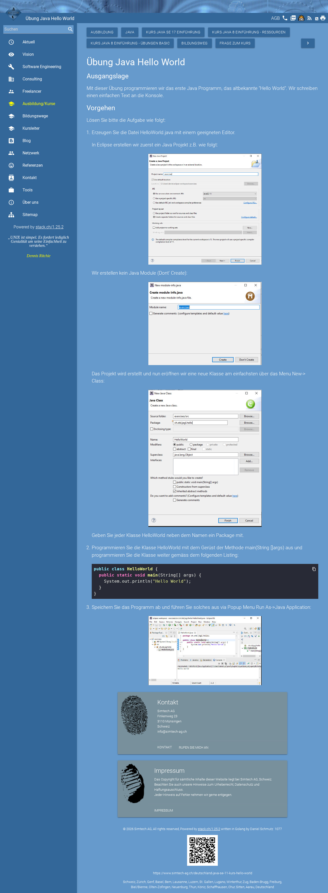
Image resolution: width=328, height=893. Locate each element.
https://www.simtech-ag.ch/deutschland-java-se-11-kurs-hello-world (202, 873)
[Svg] (301, 19)
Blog (27, 140)
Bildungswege (28, 116)
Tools (20, 190)
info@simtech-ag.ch (172, 731)
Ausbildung (102, 32)
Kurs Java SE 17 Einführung (173, 32)
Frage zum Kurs (235, 43)
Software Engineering (34, 67)
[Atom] (317, 19)
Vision (21, 54)
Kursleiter (23, 128)
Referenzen (25, 165)
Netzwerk (23, 153)
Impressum (163, 810)
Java (129, 32)
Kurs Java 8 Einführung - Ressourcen (249, 32)
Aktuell (21, 42)
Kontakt (22, 178)
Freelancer (24, 91)
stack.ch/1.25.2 (50, 227)
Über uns (23, 202)
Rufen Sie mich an (193, 747)
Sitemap (30, 214)
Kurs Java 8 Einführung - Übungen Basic (130, 43)
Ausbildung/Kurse (31, 104)
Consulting (25, 79)
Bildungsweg (194, 43)
